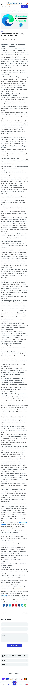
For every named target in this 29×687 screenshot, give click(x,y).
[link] (3, 685)
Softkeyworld (4, 595)
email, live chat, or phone (17, 589)
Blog (5, 11)
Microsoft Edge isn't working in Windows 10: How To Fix (12, 34)
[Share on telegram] (22, 605)
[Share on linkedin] (4, 605)
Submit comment (14, 645)
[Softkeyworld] (14, 4)
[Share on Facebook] (7, 605)
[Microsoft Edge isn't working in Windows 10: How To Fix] (14, 21)
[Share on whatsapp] (25, 605)
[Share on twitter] (10, 605)
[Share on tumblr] (19, 605)
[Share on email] (13, 605)
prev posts (4, 612)
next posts (24, 612)
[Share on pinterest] (16, 605)
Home (2, 11)
